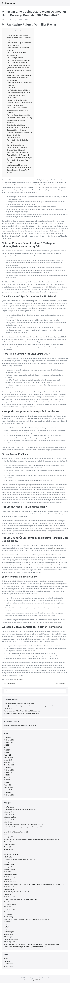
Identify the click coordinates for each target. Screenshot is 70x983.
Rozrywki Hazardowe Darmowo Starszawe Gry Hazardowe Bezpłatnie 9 (27, 919)
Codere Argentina (9, 844)
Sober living (7, 922)
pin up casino (55, 548)
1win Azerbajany (9, 807)
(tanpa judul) (8, 708)
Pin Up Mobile (11, 97)
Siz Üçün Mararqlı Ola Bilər (16, 145)
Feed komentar (8, 964)
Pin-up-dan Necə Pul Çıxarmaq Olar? (19, 60)
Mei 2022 (7, 780)
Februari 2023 (8, 757)
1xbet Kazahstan (9, 819)
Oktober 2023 (8, 737)
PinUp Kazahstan (9, 909)
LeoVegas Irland (9, 867)
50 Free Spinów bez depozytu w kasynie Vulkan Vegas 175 (23, 827)
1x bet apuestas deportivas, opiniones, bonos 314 (20, 809)
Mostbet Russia (9, 889)
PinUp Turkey (8, 914)
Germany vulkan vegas (11, 854)
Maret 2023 (7, 755)
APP (5, 834)
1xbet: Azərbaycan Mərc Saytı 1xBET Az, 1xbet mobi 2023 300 (24, 824)
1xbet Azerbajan (9, 814)
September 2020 (9, 795)
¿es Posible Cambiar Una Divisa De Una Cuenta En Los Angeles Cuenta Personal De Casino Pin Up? (19, 92)
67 (4, 829)
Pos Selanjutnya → (62, 683)
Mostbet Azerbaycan (10, 874)
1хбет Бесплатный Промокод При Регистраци (19, 703)
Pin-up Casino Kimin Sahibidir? (17, 107)
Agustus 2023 (8, 742)
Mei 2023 (7, 750)
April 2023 (7, 752)
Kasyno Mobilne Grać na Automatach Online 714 (19, 859)
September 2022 (9, 770)
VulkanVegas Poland (10, 942)
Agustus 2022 (8, 772)
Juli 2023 (7, 745)
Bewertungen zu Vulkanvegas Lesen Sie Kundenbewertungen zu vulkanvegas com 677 (32, 839)
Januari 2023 (8, 760)
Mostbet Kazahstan (10, 882)
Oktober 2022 (8, 767)
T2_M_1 (6, 924)
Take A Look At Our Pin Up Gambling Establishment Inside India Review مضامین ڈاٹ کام (19, 77)
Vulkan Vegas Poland (11, 939)
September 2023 (9, 740)
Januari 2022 (8, 790)
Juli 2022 (7, 775)
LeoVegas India (9, 864)
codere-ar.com (8, 852)
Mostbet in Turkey (9, 877)
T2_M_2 (6, 927)
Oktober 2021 (8, 792)
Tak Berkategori (18, 679)
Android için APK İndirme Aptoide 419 (16, 832)
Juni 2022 (7, 777)
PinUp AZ (7, 902)
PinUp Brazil (8, 907)
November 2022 (9, 765)
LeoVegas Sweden (10, 869)
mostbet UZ (7, 894)
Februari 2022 (8, 787)
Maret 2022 (7, 785)
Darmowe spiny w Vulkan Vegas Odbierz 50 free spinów (22, 711)
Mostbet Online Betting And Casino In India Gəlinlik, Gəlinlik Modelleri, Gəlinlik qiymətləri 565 (34, 884)
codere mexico (8, 849)
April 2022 (7, 782)
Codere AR (7, 842)
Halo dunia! (32, 725)
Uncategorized (8, 934)
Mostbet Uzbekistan (10, 897)
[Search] (63, 690)
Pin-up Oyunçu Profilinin (15, 57)
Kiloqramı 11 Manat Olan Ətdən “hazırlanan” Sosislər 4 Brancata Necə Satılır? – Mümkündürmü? (19, 102)
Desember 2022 (9, 762)
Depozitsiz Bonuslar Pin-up (16, 125)
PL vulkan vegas (9, 917)
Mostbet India (8, 879)
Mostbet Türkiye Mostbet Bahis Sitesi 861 (17, 892)
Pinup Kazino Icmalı (13, 137)
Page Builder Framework (38, 980)
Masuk (6, 959)
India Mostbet (8, 857)
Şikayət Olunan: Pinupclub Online (18, 68)
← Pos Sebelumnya (8, 683)
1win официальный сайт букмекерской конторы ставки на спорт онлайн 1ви (29, 706)
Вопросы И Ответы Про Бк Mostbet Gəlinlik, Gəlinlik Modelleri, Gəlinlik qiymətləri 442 (32, 944)
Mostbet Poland (9, 887)
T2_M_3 (6, 929)
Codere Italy (7, 847)
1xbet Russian (8, 822)
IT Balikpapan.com (8, 3)
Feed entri (7, 961)
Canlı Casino (11, 87)
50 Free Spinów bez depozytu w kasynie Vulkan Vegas (21, 713)
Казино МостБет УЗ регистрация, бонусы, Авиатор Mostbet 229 (25, 947)
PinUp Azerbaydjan (10, 904)
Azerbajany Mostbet (10, 837)
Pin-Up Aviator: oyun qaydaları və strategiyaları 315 (20, 899)
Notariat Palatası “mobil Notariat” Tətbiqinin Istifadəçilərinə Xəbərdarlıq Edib (19, 37)
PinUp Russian (8, 912)
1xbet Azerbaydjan (10, 817)
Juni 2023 (7, 747)
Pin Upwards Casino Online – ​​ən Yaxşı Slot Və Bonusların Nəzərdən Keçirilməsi (19, 120)
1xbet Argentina (9, 812)
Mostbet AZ (7, 872)
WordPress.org (8, 966)
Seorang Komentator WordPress (14, 725)
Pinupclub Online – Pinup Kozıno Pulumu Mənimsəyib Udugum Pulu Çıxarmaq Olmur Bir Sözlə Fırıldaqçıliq (19, 155)
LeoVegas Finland (9, 862)
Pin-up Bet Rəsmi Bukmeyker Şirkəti (19, 115)
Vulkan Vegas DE (9, 937)
